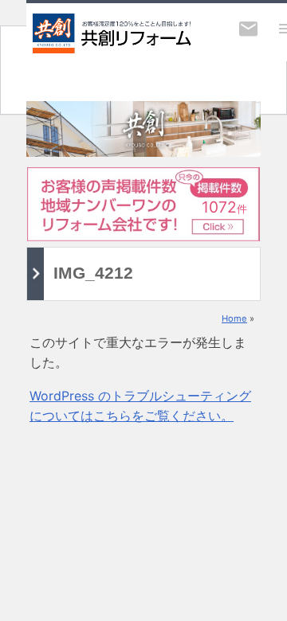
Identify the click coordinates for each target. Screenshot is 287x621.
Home (234, 318)
